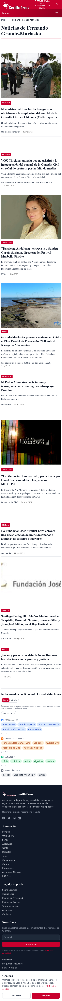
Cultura (6, 864)
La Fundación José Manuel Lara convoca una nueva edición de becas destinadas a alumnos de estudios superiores (28, 534)
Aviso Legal (7, 910)
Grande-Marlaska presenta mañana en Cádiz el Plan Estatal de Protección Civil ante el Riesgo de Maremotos (31, 341)
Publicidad (7, 959)
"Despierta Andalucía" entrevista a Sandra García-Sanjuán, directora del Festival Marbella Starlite (29, 252)
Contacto (6, 914)
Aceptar (46, 995)
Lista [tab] (5, 700)
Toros (4, 856)
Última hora (8, 835)
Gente (5, 847)
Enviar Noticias (9, 967)
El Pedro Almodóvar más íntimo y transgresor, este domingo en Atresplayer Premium (28, 386)
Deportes (6, 852)
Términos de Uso (10, 906)
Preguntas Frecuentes (13, 963)
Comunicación (9, 860)
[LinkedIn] (19, 818)
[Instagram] (14, 818)
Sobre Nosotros (9, 889)
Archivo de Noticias (11, 872)
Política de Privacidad (12, 898)
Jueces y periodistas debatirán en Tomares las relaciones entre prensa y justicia (29, 657)
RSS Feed (6, 876)
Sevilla (5, 839)
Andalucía (7, 843)
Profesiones (8, 868)
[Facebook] (3, 818)
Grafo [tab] (14, 700)
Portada (6, 831)
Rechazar (16, 995)
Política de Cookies (11, 902)
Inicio (3, 19)
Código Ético (8, 894)
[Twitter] (8, 818)
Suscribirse (31, 944)
